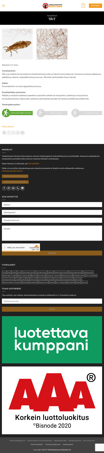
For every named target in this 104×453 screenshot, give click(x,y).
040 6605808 (33, 164)
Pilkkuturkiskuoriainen (75, 272)
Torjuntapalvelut (17, 441)
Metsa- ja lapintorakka (24, 275)
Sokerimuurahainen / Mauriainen (11, 282)
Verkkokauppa (60, 441)
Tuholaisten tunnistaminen (39, 441)
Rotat (8, 272)
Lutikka (17, 279)
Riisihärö (34, 275)
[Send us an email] (13, 188)
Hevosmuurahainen (67, 279)
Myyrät (14, 272)
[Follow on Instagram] (9, 188)
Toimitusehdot (37, 444)
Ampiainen (33, 279)
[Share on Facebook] (9, 133)
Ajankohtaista (74, 441)
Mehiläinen (49, 279)
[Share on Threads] (13, 133)
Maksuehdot (68, 444)
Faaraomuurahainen (8, 279)
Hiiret (4, 272)
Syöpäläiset (52, 15)
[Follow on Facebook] (4, 188)
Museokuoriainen (88, 272)
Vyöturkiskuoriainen (28, 272)
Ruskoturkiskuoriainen (60, 272)
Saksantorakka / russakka (9, 275)
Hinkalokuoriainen (78, 275)
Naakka (78, 282)
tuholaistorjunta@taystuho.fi (12, 171)
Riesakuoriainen (43, 282)
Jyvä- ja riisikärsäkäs (91, 275)
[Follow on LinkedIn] (22, 188)
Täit (27, 279)
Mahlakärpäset (33, 282)
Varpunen (84, 282)
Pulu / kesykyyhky (61, 282)
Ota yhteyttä (88, 441)
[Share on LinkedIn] (22, 133)
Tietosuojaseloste (53, 444)
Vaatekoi (50, 272)
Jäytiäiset (52, 282)
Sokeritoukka (78, 279)
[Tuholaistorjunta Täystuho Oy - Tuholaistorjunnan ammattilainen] (52, 5)
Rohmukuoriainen (67, 275)
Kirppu (23, 279)
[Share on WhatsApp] (4, 133)
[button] (3, 6)
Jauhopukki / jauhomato (53, 275)
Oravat (19, 272)
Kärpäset (25, 282)
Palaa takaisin (8, 126)
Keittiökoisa (41, 275)
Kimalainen (57, 279)
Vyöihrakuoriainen (41, 272)
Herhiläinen (41, 279)
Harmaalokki (71, 282)
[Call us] (18, 188)
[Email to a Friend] (18, 133)
